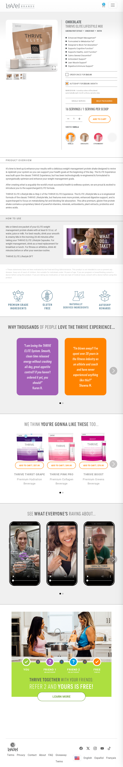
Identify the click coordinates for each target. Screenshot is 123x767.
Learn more (61, 696)
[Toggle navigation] (112, 5)
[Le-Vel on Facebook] (81, 748)
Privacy (21, 755)
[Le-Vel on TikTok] (109, 748)
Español (99, 757)
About (42, 755)
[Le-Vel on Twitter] (88, 748)
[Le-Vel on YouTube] (102, 748)
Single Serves (78, 101)
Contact (32, 755)
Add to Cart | (29, 465)
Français (111, 757)
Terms (10, 755)
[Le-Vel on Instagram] (95, 748)
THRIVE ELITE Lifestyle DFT (19, 256)
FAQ (50, 755)
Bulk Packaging (104, 101)
